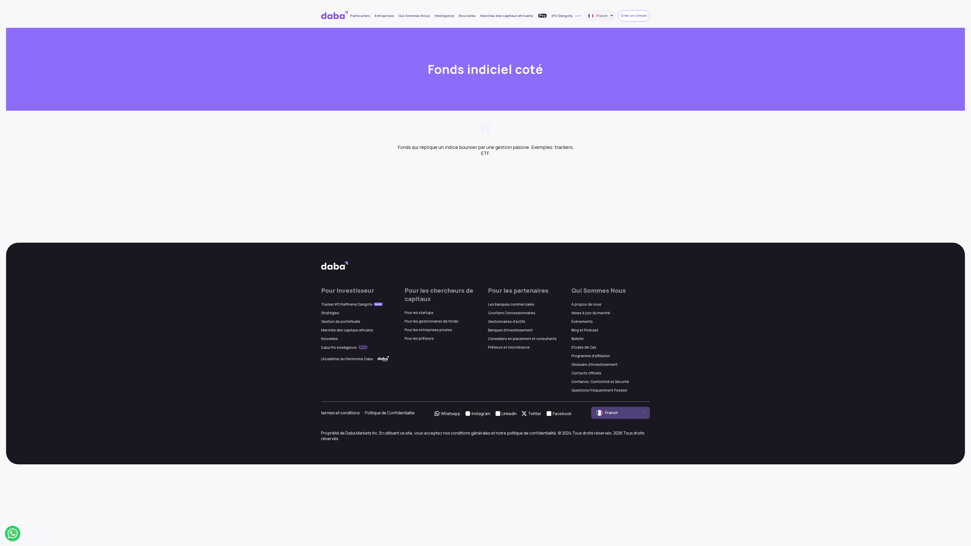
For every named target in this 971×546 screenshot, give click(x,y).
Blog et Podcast (584, 330)
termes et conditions (340, 413)
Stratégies (330, 312)
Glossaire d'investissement (594, 364)
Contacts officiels (586, 373)
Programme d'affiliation (590, 355)
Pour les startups (419, 312)
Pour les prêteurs (419, 338)
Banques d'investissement (510, 330)
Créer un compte (634, 15)
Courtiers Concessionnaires (511, 312)
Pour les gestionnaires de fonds (431, 321)
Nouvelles (467, 15)
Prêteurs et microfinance (509, 347)
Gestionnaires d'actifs (506, 321)
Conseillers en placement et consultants (522, 338)
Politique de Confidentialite (390, 413)
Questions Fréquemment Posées (599, 390)
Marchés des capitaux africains (506, 15)
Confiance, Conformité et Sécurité (600, 381)
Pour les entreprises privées (428, 329)
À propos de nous (586, 304)
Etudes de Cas (583, 347)
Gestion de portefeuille (340, 321)
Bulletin (577, 338)
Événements (582, 321)
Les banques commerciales (511, 304)
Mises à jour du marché (590, 312)
